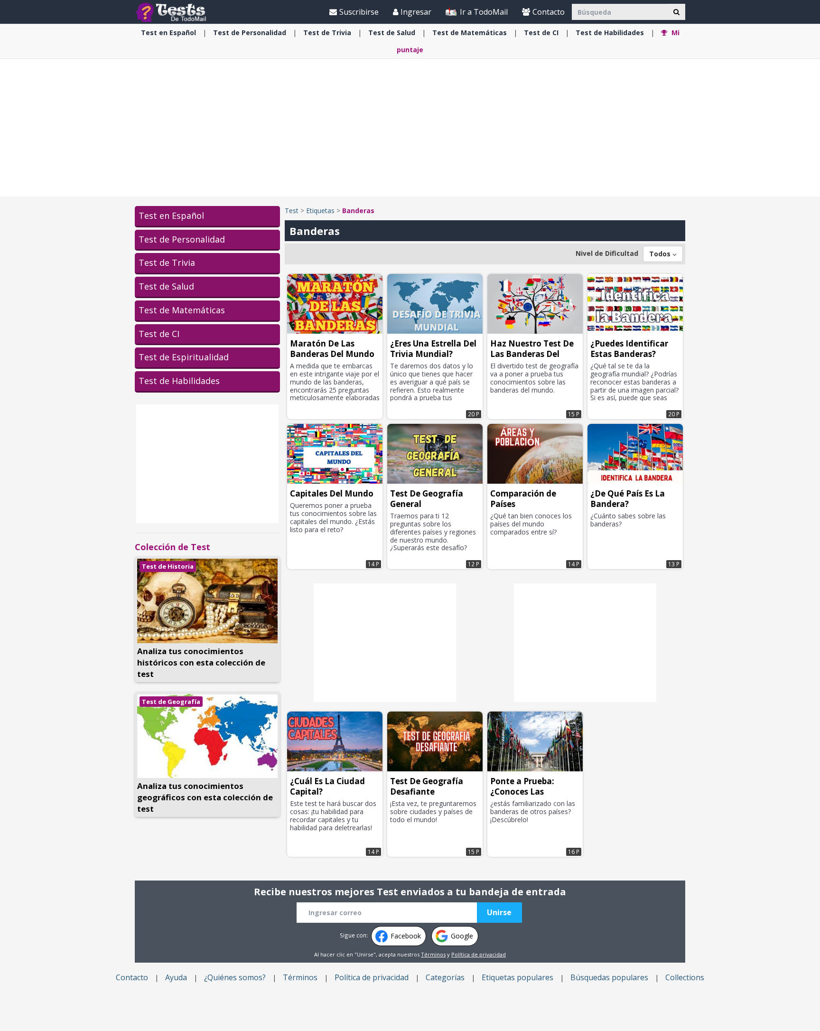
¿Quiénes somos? (235, 977)
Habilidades (610, 32)
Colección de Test (172, 547)
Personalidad (249, 32)
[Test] (173, 11)
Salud (391, 32)
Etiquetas (320, 210)
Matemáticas (469, 32)
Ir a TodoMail (483, 12)
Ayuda (176, 977)
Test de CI (159, 333)
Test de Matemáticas (182, 310)
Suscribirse (359, 12)
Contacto (548, 12)
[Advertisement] (410, 127)
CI (541, 32)
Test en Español (171, 215)
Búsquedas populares (609, 977)
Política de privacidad (478, 954)
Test (291, 210)
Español (168, 32)
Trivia (327, 32)
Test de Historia (168, 566)
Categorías (445, 977)
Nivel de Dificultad (607, 253)
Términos (433, 954)
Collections (684, 977)
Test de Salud (166, 286)
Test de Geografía (171, 701)
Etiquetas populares (517, 977)
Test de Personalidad (182, 239)
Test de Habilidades (179, 380)
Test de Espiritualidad (184, 357)
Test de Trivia (167, 262)
